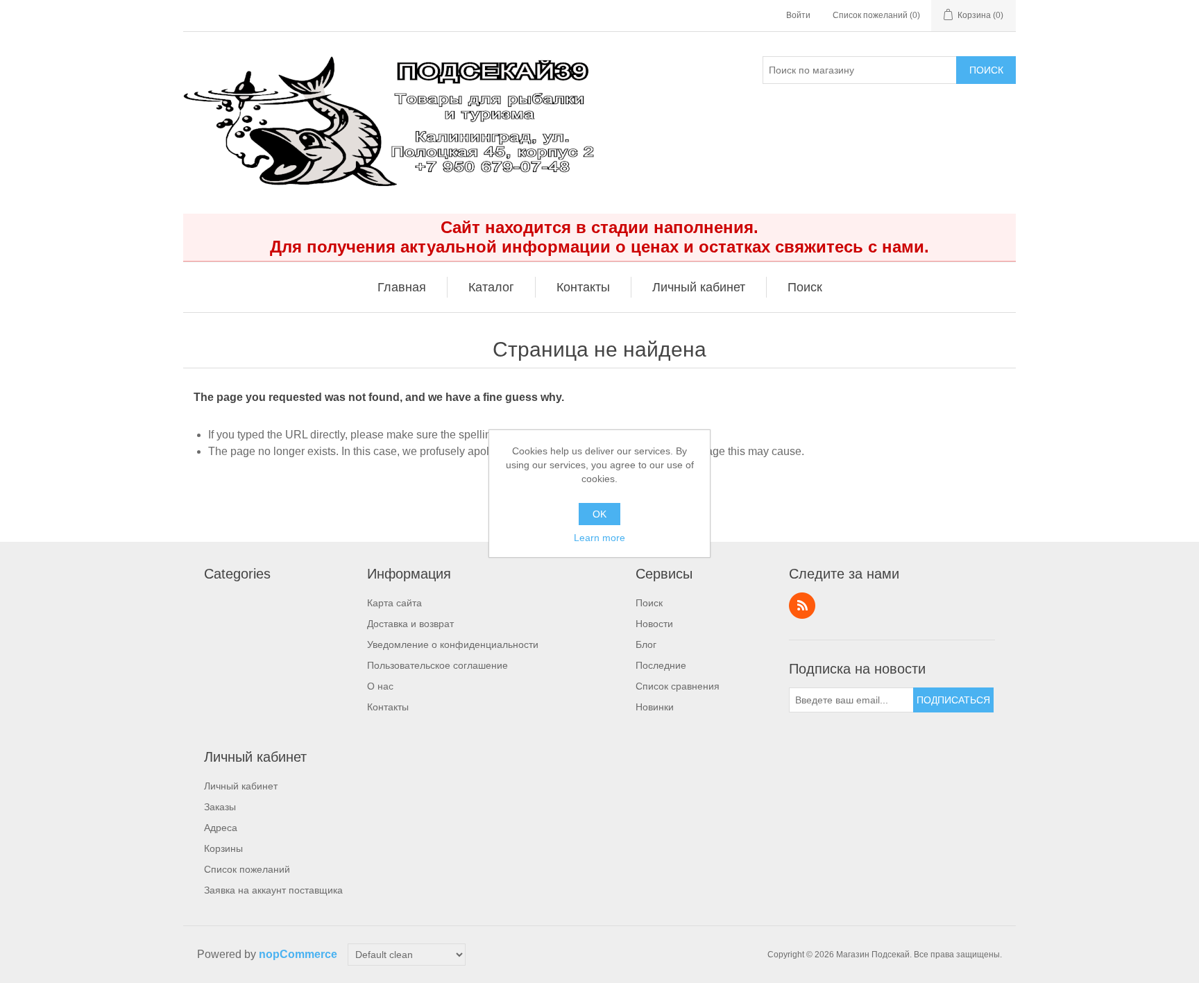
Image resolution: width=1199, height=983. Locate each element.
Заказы (220, 806)
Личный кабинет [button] (698, 287)
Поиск (986, 70)
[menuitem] (402, 287)
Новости (654, 623)
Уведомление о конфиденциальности (452, 644)
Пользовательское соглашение (437, 665)
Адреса (220, 827)
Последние (661, 665)
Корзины (223, 848)
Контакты (388, 706)
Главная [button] (401, 287)
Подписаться (953, 700)
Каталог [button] (491, 287)
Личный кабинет (241, 786)
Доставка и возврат (410, 623)
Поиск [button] (805, 287)
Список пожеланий (247, 869)
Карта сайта (394, 602)
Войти (798, 15)
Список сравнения (678, 686)
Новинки (655, 706)
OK (599, 514)
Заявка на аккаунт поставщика (273, 890)
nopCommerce (298, 954)
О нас (380, 686)
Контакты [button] (583, 287)
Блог (646, 644)
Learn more (599, 537)
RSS (802, 605)
